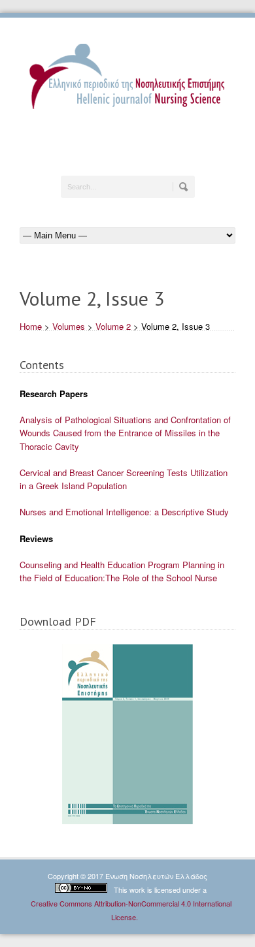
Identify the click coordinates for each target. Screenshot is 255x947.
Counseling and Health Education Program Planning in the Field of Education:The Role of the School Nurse (122, 571)
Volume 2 (113, 326)
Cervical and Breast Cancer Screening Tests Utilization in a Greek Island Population (124, 479)
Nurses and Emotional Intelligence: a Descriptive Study (124, 512)
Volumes (68, 326)
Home (31, 326)
